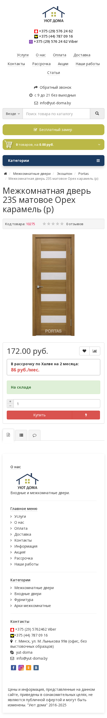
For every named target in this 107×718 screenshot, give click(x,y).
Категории (18, 160)
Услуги (20, 516)
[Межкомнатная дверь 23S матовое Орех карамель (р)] (53, 285)
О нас (19, 522)
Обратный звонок (54, 87)
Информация (25, 546)
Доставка (22, 534)
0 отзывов (74, 224)
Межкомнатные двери (34, 587)
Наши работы (26, 564)
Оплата (21, 528)
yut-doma (24, 652)
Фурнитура (23, 599)
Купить (39, 414)
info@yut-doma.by (54, 102)
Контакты (23, 540)
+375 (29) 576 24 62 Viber (56, 41)
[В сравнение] (94, 351)
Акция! (19, 552)
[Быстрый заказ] (86, 415)
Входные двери (27, 593)
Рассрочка (23, 558)
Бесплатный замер (54, 129)
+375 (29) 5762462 (31, 629)
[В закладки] (84, 351)
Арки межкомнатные (32, 605)
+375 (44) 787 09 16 (56, 36)
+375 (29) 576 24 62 (56, 31)
